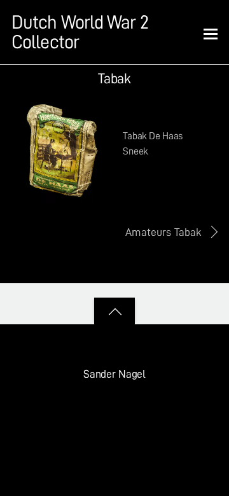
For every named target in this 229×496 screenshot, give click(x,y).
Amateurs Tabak (163, 232)
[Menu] (211, 33)
